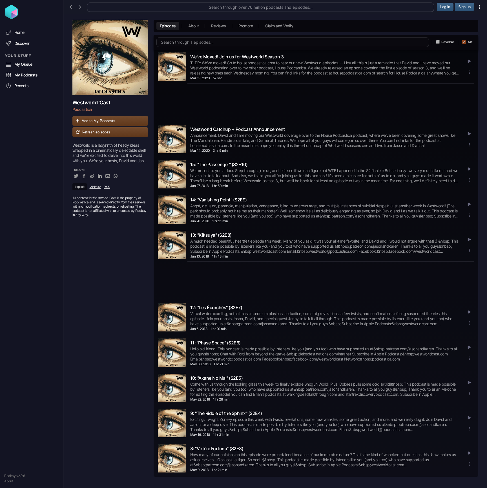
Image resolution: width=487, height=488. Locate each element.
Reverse (447, 42)
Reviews (218, 25)
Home (19, 32)
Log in (445, 7)
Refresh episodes (96, 132)
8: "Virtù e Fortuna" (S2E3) (217, 448)
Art (470, 42)
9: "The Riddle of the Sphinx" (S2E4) (226, 413)
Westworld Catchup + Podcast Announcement (237, 129)
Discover (22, 43)
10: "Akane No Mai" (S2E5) (216, 378)
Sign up (464, 7)
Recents (21, 85)
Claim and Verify (279, 25)
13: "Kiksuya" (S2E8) (211, 235)
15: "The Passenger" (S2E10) (219, 164)
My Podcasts (26, 74)
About (8, 481)
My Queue (23, 64)
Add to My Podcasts (98, 121)
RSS (107, 187)
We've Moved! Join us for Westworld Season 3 (237, 57)
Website (95, 187)
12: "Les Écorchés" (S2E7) (216, 307)
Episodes (168, 25)
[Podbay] (11, 17)
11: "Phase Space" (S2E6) (215, 343)
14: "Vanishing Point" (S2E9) (218, 200)
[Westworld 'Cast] (110, 57)
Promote (245, 25)
